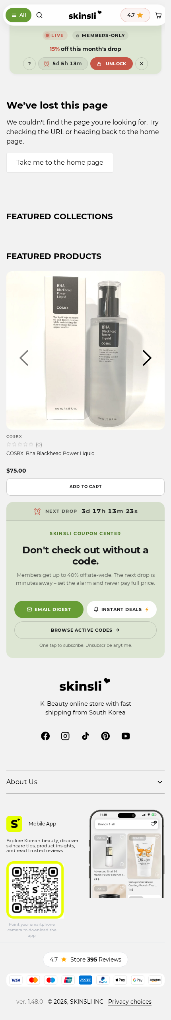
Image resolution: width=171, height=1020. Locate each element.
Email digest (53, 609)
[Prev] (24, 358)
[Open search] (39, 15)
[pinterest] (105, 736)
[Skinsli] (85, 15)
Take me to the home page (59, 162)
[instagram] (65, 736)
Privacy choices (130, 1001)
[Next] (147, 358)
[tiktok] (85, 736)
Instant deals (121, 609)
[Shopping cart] (158, 15)
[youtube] (125, 736)
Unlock (116, 63)
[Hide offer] (141, 63)
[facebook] (45, 736)
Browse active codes (82, 630)
